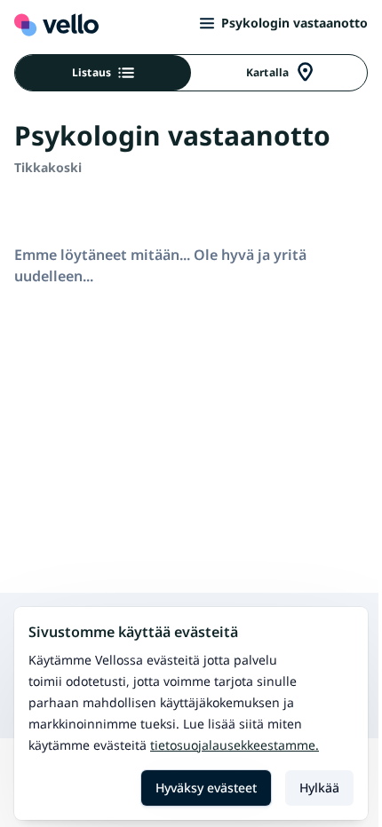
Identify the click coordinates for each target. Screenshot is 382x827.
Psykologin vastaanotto (294, 22)
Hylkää (319, 787)
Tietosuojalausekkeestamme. (234, 744)
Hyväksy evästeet (206, 787)
